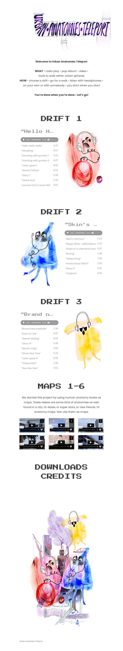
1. (31, 145)
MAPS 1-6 (61, 386)
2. (27, 150)
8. (28, 180)
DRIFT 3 (61, 302)
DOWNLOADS (61, 467)
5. (29, 165)
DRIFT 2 (61, 212)
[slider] (53, 139)
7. (26, 175)
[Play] (24, 139)
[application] (39, 139)
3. (35, 155)
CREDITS (61, 476)
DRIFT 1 (61, 119)
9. (36, 185)
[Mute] (48, 139)
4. (35, 160)
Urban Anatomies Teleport (31, 641)
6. (30, 170)
